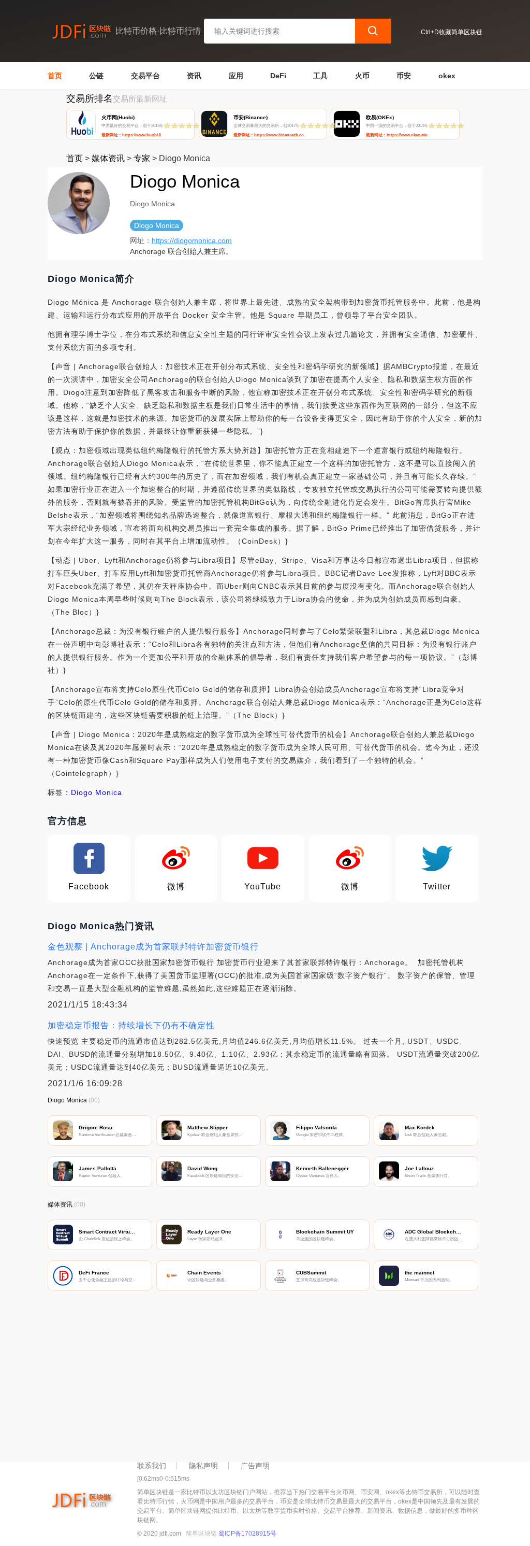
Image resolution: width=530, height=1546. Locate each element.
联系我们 (151, 1465)
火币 (362, 75)
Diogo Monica (96, 792)
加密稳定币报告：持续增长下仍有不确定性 (131, 1025)
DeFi (278, 75)
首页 (55, 75)
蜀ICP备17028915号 (247, 1533)
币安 (403, 75)
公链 (96, 75)
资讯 (194, 75)
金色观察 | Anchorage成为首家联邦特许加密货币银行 (153, 946)
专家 (142, 158)
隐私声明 (203, 1465)
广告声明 (255, 1465)
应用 (236, 75)
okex (446, 75)
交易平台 (145, 75)
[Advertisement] (265, 1379)
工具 (320, 75)
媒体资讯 (108, 158)
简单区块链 (201, 1533)
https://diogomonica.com (192, 240)
